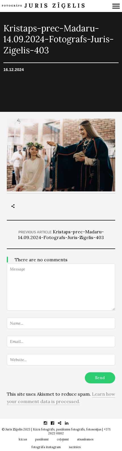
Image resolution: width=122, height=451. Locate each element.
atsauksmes (85, 439)
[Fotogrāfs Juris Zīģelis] (44, 6)
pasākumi (42, 439)
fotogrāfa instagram (46, 447)
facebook (55, 423)
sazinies (75, 447)
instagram (48, 423)
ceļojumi (63, 439)
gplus (62, 423)
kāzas (23, 439)
